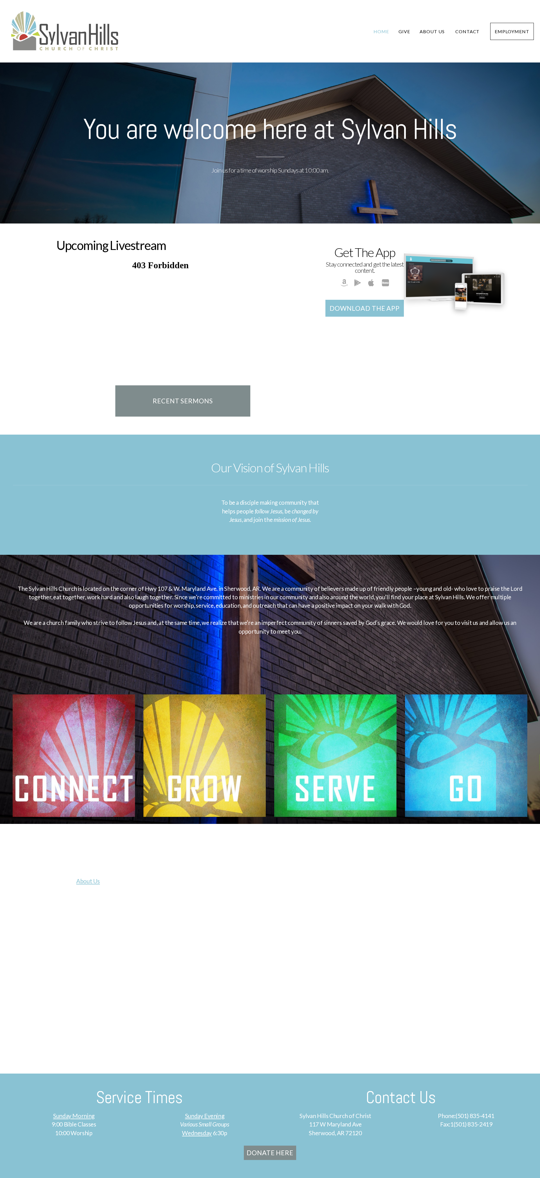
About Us (433, 31)
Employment (512, 31)
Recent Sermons (183, 401)
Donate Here (270, 1153)
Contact (468, 31)
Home (381, 31)
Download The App (365, 308)
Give (404, 31)
